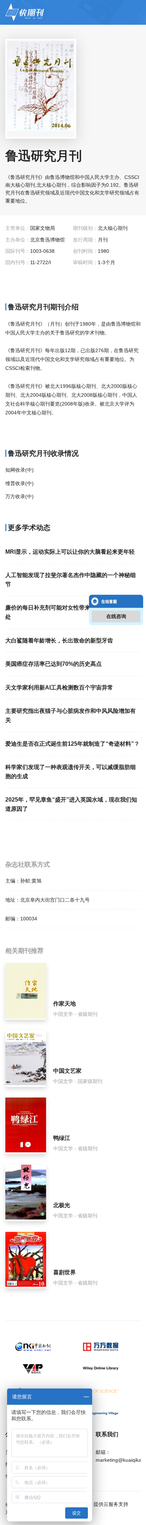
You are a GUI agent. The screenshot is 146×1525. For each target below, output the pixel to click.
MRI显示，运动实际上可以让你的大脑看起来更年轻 (70, 552)
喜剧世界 (64, 1272)
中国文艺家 (67, 1071)
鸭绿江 (61, 1138)
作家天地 (64, 1004)
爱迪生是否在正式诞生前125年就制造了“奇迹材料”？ (72, 744)
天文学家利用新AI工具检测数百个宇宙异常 (59, 688)
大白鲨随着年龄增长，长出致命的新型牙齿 (59, 641)
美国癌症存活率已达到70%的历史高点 (53, 664)
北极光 (61, 1205)
